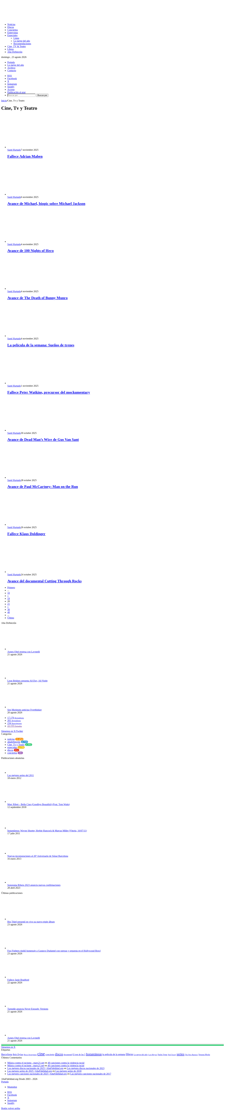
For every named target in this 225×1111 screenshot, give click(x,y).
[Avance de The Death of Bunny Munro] (37, 288)
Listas (16, 38)
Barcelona (6, 1054)
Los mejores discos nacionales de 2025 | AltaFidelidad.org (35, 1068)
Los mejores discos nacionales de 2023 (85, 1068)
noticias (11, 739)
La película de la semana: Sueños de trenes (40, 345)
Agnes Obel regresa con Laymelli (23, 651)
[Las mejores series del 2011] (24, 772)
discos (10, 750)
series (180, 1054)
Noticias (11, 24)
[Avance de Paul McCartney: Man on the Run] (37, 477)
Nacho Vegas (162, 1055)
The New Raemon (191, 1055)
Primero (11, 587)
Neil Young (172, 1055)
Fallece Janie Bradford (18, 980)
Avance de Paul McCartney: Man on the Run (42, 487)
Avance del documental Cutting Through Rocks (44, 581)
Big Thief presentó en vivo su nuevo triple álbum (31, 921)
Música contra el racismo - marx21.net (25, 1062)
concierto (49, 1054)
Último (10, 617)
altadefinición (13, 742)
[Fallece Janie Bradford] (24, 977)
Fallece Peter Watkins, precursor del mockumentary (48, 392)
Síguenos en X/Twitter (12, 731)
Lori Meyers (152, 1055)
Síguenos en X (8, 1047)
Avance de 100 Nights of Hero (30, 251)
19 (8, 598)
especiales (12, 747)
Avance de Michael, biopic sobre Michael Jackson (46, 204)
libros (129, 1054)
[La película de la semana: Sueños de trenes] (37, 336)
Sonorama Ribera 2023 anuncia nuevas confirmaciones (33, 885)
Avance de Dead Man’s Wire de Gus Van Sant (43, 439)
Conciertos (12, 30)
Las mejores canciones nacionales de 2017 (90, 1073)
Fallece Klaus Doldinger (26, 534)
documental (68, 1055)
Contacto (11, 70)
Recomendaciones (22, 43)
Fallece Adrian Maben (25, 156)
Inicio (4, 100)
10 (8, 593)
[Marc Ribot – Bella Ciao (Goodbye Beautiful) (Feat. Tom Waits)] (24, 801)
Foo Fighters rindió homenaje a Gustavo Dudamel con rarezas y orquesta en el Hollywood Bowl (54, 950)
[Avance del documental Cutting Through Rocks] (37, 571)
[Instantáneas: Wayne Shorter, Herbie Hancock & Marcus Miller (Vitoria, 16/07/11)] (24, 828)
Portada (11, 62)
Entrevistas (12, 32)
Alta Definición (14, 52)
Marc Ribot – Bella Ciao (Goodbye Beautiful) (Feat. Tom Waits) (38, 804)
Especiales (12, 35)
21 (8, 604)
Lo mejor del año (21, 41)
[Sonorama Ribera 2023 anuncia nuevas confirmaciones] (24, 882)
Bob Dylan (18, 1054)
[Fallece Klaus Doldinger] (37, 524)
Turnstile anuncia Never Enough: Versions (27, 1009)
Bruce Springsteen (30, 1055)
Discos (10, 27)
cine (41, 1053)
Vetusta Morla (204, 1055)
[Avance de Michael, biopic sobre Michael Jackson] (37, 194)
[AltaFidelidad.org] (39, 19)
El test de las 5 (79, 1054)
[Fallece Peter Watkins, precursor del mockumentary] (37, 383)
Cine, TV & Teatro (16, 46)
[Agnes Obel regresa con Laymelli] (24, 649)
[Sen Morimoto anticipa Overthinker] (24, 707)
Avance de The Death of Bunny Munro (37, 298)
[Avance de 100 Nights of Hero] (37, 241)
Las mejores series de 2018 (68, 1071)
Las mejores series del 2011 (20, 775)
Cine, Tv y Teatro (15, 744)
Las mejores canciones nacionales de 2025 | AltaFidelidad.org (37, 1073)
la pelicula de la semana (113, 1054)
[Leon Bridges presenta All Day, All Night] (24, 678)
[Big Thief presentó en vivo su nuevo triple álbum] (24, 919)
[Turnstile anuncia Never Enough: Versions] (24, 1006)
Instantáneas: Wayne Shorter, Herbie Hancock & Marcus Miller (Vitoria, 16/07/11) (47, 830)
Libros (10, 49)
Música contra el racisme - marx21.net (25, 1065)
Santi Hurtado (14, 150)
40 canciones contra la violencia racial (66, 1062)
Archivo (11, 67)
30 (8, 609)
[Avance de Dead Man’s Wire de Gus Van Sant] (37, 430)
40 (8, 612)
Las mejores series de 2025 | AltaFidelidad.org (29, 1071)
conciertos (12, 753)
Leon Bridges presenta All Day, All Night (27, 680)
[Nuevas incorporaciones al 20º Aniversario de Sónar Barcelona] (24, 853)
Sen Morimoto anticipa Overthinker (24, 709)
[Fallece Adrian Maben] (37, 147)
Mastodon (12, 1087)
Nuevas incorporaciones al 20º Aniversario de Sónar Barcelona (37, 856)
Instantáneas (94, 1054)
